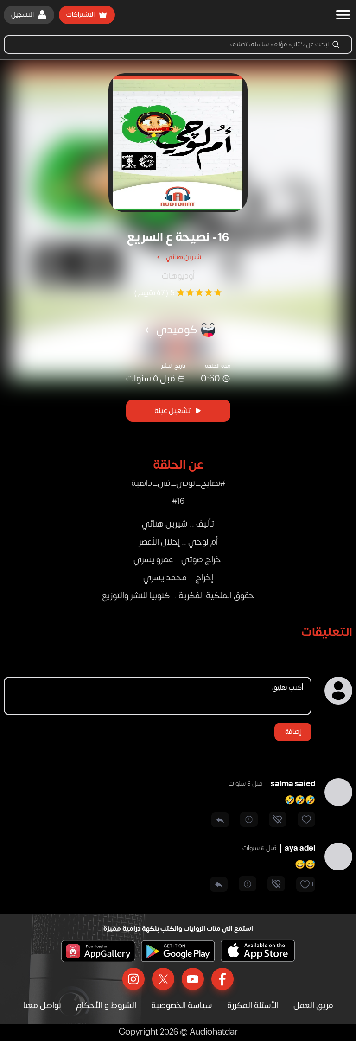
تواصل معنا (42, 1005)
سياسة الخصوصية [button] (181, 1005)
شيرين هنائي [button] (183, 257)
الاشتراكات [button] (80, 14)
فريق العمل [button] (313, 1005)
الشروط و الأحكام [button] (106, 1005)
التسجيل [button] (22, 14)
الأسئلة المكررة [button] (253, 1005)
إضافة (293, 731)
